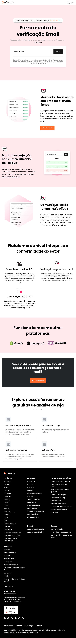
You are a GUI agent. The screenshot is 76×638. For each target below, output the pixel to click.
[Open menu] (72, 2)
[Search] (69, 3)
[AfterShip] (8, 2)
